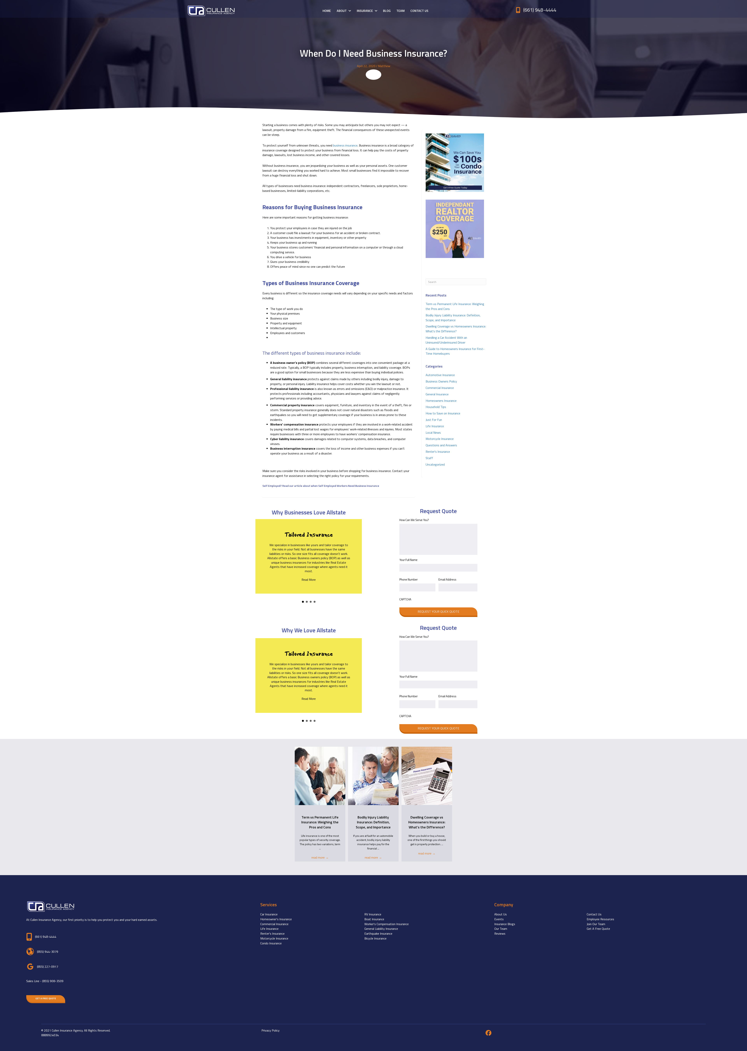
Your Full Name (408, 560)
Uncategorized (435, 464)
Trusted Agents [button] (315, 602)
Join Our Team (596, 924)
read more (320, 857)
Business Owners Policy (441, 381)
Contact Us (594, 914)
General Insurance (437, 394)
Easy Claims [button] (307, 602)
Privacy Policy (270, 1030)
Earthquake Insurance (378, 933)
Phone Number (408, 580)
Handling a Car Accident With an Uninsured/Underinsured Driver (446, 340)
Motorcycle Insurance (440, 438)
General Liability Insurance (381, 928)
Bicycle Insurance (375, 938)
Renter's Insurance (438, 451)
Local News (433, 432)
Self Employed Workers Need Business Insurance (348, 486)
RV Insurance (372, 914)
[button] (45, 998)
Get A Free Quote (598, 928)
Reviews (499, 933)
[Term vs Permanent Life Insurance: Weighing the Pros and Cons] (320, 775)
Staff (429, 458)
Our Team (500, 928)
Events (499, 919)
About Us (500, 914)
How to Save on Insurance (443, 413)
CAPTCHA (405, 599)
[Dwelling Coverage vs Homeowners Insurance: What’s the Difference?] (427, 775)
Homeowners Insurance (441, 400)
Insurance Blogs (504, 924)
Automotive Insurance (440, 375)
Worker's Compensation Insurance (386, 924)
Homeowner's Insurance (276, 919)
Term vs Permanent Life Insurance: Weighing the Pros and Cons (319, 822)
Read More (309, 579)
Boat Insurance (374, 919)
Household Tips (436, 406)
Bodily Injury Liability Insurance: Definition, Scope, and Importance (453, 317)
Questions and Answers (441, 445)
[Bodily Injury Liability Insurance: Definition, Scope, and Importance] (373, 775)
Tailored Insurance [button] (303, 602)
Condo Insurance (271, 943)
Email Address (447, 580)
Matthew (384, 66)
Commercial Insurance (440, 387)
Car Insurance (269, 914)
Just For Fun (434, 419)
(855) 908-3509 (52, 981)
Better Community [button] (311, 602)
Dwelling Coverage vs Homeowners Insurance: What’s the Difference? (456, 328)
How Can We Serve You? (414, 520)
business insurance (345, 145)
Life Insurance (435, 426)
